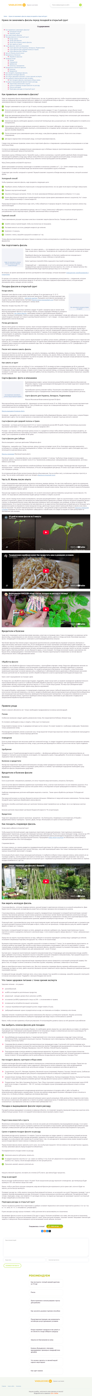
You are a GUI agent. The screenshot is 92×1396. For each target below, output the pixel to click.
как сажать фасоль (20, 313)
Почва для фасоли (15, 40)
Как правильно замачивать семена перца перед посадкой (12, 395)
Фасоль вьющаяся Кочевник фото (13, 411)
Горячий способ (14, 33)
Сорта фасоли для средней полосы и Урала (23, 49)
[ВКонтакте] (42, 1231)
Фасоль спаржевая (8, 454)
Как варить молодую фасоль (15, 74)
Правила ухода (10, 58)
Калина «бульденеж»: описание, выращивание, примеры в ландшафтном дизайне (45, 1350)
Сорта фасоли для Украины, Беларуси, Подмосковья (27, 48)
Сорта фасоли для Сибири (18, 51)
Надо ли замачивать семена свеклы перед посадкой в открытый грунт (12, 263)
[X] (50, 1231)
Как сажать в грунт (15, 44)
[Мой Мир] (47, 1231)
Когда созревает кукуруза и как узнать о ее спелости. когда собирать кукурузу (45, 1330)
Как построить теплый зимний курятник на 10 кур (45, 1283)
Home (5, 16)
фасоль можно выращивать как (42, 300)
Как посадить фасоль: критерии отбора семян (24, 80)
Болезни (12, 69)
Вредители (13, 71)
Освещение (13, 62)
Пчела (33, 1292)
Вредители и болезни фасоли (15, 67)
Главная (4, 1386)
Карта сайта (11, 1386)
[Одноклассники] (45, 1231)
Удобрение (13, 64)
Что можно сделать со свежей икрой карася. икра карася (44, 1361)
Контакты (18, 1386)
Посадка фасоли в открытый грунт (17, 37)
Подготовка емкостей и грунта (19, 83)
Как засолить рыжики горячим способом (45, 1311)
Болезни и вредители (16, 65)
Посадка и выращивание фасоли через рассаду (21, 82)
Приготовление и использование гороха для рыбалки (45, 1301)
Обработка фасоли (15, 57)
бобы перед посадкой (56, 837)
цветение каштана (31, 298)
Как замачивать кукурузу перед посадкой (79, 308)
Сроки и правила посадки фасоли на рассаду (24, 85)
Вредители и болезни (12, 55)
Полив (11, 60)
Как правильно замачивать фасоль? (17, 30)
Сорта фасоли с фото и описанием (17, 46)
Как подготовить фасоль (13, 35)
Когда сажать (13, 39)
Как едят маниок (37, 1371)
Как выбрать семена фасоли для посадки (19, 78)
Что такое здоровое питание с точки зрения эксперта (23, 76)
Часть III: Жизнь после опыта (14, 53)
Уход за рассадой (15, 87)
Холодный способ (15, 31)
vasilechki (17, 5)
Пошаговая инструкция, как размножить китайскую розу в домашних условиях (45, 1320)
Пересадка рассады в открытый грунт (22, 89)
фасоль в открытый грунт (46, 475)
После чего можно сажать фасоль (20, 42)
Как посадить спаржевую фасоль (16, 73)
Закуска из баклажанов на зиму (42, 1340)
